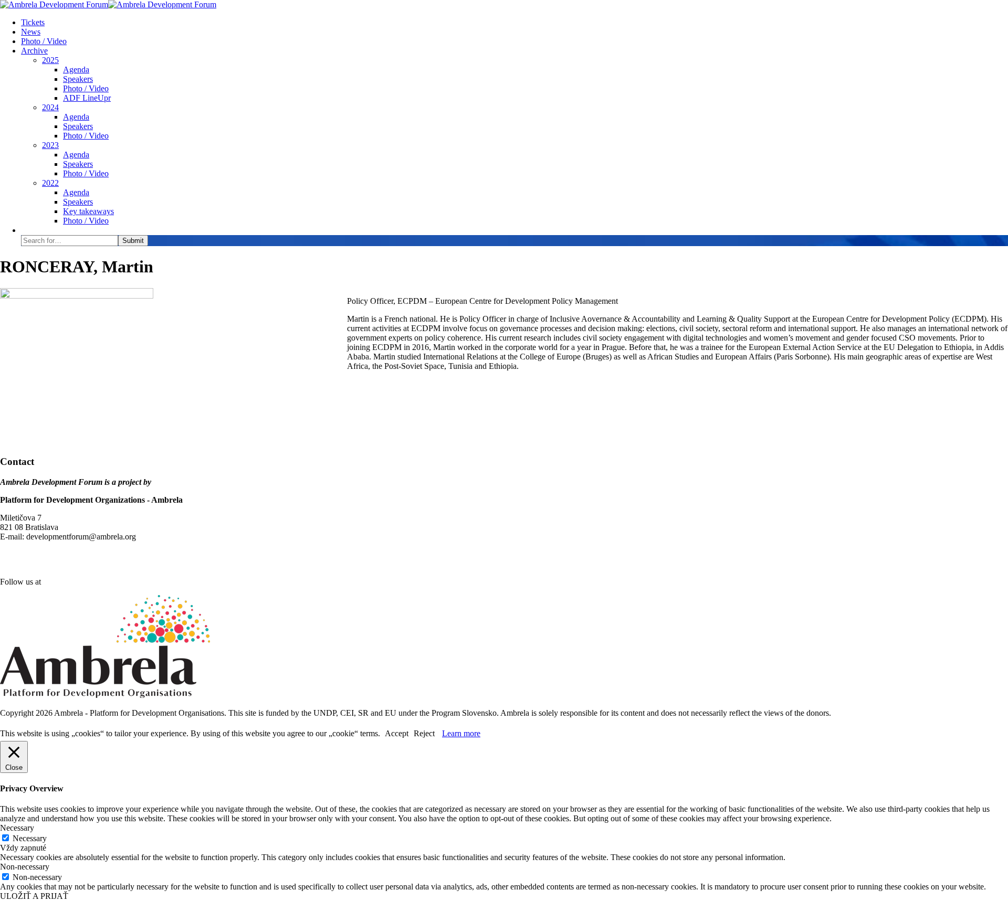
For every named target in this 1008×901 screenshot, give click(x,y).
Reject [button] (424, 733)
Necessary (30, 838)
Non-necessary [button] (24, 866)
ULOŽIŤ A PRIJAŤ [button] (34, 896)
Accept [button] (396, 733)
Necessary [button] (17, 827)
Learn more (461, 733)
